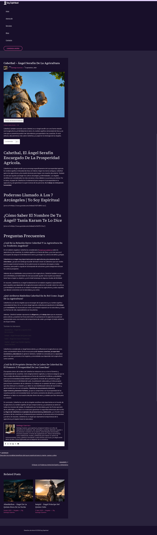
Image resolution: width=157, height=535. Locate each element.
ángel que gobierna (45, 250)
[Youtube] (18, 444)
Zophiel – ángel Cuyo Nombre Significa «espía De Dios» (17, 343)
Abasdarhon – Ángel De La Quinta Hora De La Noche (18, 331)
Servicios (9, 26)
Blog (7, 33)
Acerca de (9, 18)
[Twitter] (15, 444)
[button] (13, 48)
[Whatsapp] (8, 444)
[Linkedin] (13, 444)
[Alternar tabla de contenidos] (16, 141)
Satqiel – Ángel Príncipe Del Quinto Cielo (18, 335)
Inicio (7, 11)
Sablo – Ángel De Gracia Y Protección (17, 339)
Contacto (9, 40)
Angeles (16, 510)
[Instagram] (10, 444)
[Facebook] (5, 444)
